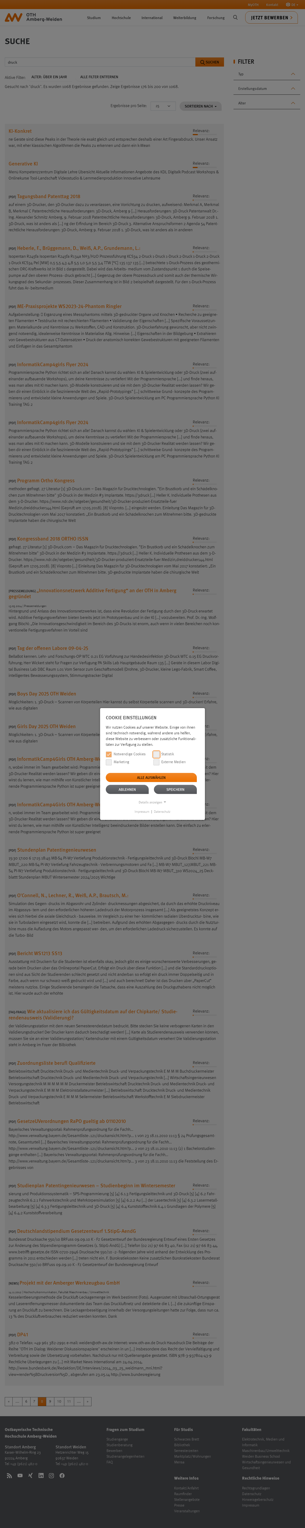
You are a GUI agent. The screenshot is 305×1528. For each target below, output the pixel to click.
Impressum (142, 811)
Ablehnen (127, 789)
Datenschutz (162, 811)
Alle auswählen (151, 777)
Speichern (175, 789)
